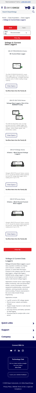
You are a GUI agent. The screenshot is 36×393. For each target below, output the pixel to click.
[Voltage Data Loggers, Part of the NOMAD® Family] (17, 115)
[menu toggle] (2, 7)
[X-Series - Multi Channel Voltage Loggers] (17, 165)
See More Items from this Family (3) (16, 91)
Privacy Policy (7, 386)
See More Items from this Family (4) (16, 140)
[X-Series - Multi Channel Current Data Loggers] (17, 214)
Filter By (17, 38)
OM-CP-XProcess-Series (17, 199)
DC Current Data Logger (17, 54)
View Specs (11, 86)
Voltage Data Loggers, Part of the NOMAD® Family (17, 103)
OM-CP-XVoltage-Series (17, 149)
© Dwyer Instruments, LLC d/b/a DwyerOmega (18, 383)
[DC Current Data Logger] (17, 66)
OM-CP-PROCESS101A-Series (17, 51)
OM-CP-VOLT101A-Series (17, 100)
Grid (10, 27)
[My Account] (33, 7)
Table (24, 27)
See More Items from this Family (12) (16, 189)
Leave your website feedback (18, 374)
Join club (18, 367)
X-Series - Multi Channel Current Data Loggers (17, 202)
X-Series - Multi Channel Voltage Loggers (17, 153)
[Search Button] (33, 12)
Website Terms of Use (19, 386)
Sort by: (6, 32)
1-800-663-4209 (26, 2)
